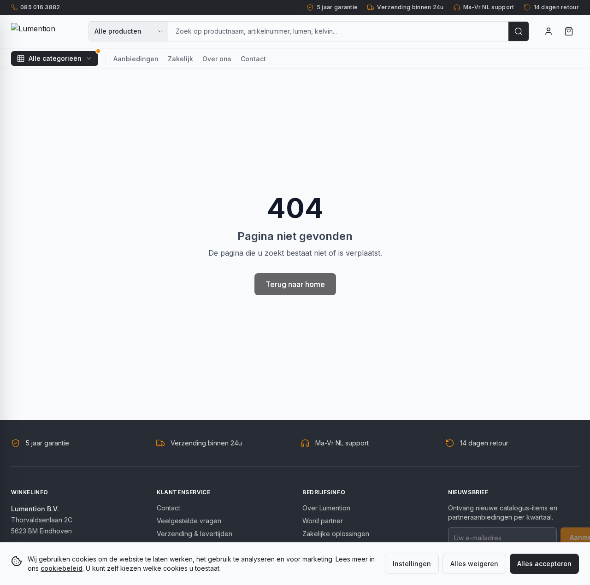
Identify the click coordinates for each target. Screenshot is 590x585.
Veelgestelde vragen (189, 521)
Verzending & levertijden (194, 534)
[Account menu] (548, 31)
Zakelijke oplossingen (335, 534)
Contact (253, 59)
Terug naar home (295, 284)
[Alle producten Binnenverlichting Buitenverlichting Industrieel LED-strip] (128, 31)
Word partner (322, 521)
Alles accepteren (544, 563)
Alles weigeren (474, 563)
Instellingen (412, 563)
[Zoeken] (518, 31)
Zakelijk (180, 59)
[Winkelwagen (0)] (569, 31)
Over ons (216, 59)
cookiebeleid (62, 568)
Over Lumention (326, 508)
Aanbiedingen (136, 59)
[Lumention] (44, 31)
